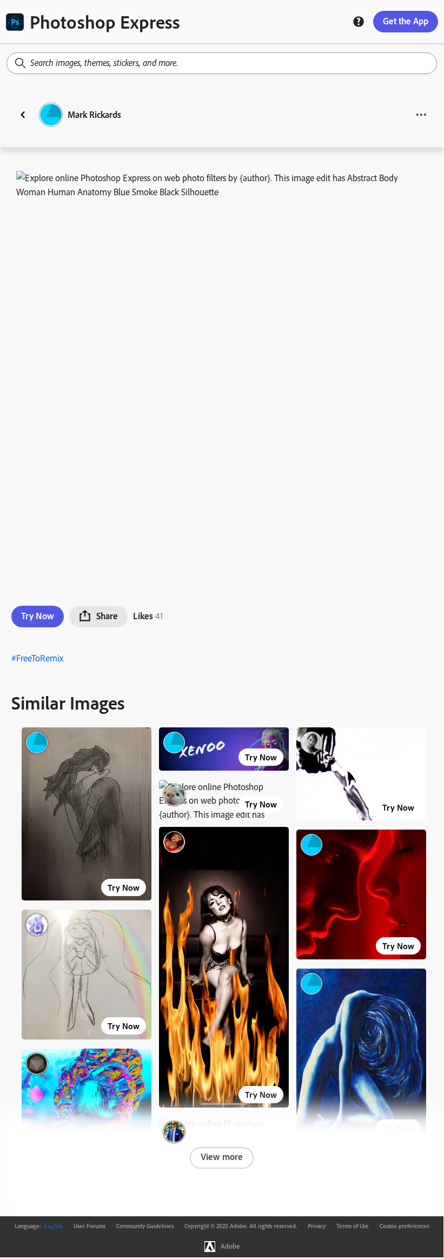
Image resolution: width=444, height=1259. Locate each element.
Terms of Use (352, 1226)
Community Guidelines (145, 1226)
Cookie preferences (404, 1226)
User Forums (89, 1226)
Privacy (317, 1226)
